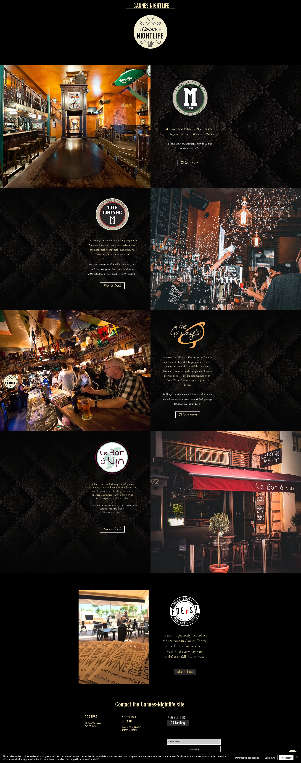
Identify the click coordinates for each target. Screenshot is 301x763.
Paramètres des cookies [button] (247, 757)
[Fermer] (297, 757)
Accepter (286, 757)
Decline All (269, 757)
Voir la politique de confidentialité (82, 759)
